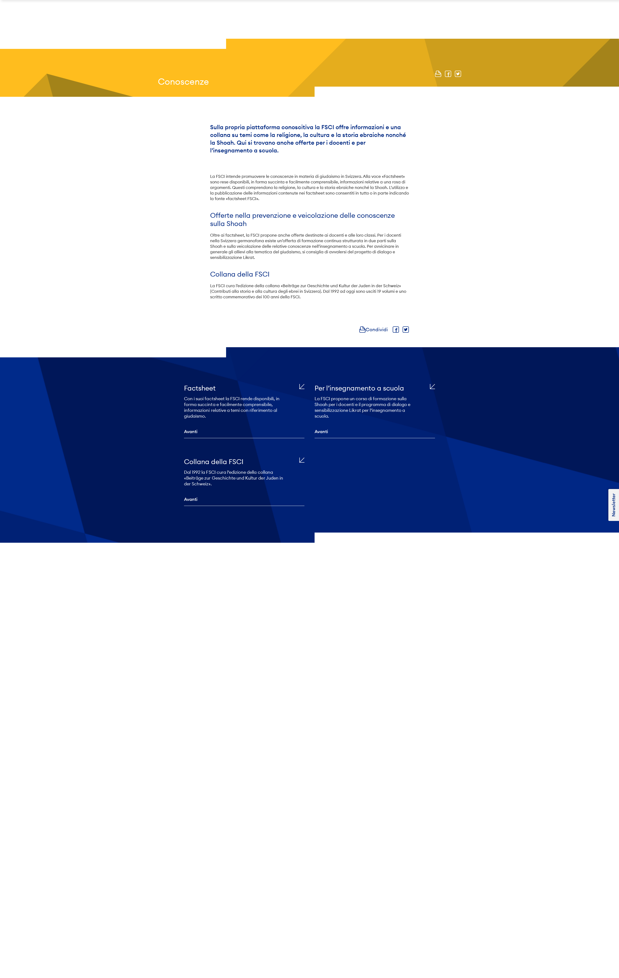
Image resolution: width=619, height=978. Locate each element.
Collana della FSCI (213, 462)
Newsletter (613, 505)
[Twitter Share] (458, 74)
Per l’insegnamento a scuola (359, 388)
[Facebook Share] (448, 74)
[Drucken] (438, 74)
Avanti (191, 431)
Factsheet (200, 388)
